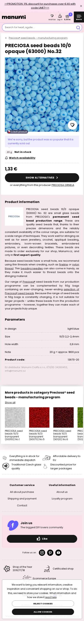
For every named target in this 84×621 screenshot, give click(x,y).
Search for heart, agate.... (20, 27)
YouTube (58, 553)
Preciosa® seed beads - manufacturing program (38, 38)
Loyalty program (62, 498)
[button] (72, 125)
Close (81, 6)
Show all (10, 402)
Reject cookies (43, 603)
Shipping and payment (22, 498)
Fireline (63, 264)
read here (50, 597)
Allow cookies (43, 611)
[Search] (78, 27)
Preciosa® (29, 282)
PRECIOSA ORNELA (63, 185)
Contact (22, 505)
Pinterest (50, 553)
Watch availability (22, 158)
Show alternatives (40, 177)
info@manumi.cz (15, 370)
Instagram (42, 553)
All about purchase (22, 492)
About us (62, 492)
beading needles (32, 268)
